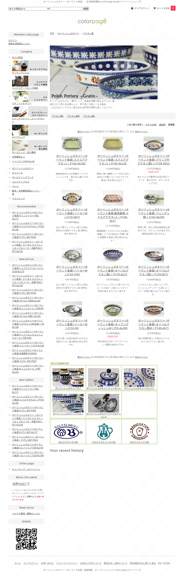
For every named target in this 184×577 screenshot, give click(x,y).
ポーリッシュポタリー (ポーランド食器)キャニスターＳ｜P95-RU (28, 307)
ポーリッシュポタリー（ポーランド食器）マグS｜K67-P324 (28, 438)
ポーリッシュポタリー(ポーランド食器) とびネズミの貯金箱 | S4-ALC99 (28, 324)
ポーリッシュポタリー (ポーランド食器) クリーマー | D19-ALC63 (28, 344)
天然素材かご (18, 156)
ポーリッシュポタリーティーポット (103, 388)
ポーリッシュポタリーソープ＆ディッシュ (103, 415)
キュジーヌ (17, 172)
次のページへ (141, 131)
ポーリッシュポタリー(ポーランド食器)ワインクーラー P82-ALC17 (27, 215)
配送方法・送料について (116, 563)
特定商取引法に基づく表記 (143, 563)
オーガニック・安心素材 (24, 152)
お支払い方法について (91, 563)
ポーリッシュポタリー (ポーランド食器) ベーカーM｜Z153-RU (72, 324)
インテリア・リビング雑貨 (25, 87)
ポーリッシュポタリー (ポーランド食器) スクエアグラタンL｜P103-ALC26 (112, 159)
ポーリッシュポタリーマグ (68, 388)
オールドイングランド (23, 177)
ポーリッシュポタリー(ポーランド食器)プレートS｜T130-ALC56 (27, 446)
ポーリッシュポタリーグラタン (68, 413)
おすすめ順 (151, 124)
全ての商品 (17, 57)
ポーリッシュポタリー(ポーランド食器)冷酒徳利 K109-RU (27, 352)
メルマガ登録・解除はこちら (26, 513)
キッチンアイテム (20, 72)
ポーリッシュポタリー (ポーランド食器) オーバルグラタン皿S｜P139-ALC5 (112, 270)
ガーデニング (18, 137)
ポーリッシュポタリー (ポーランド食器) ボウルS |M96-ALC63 (27, 299)
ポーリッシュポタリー (68, 33)
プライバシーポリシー (67, 563)
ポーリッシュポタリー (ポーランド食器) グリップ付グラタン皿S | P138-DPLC (153, 159)
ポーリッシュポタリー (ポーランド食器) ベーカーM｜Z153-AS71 (72, 213)
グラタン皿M (73, 116)
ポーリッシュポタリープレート (139, 388)
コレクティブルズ (20, 181)
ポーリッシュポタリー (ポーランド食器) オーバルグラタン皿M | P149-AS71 (153, 324)
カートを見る (165, 8)
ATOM (166, 563)
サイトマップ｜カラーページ (26, 469)
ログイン (12, 40)
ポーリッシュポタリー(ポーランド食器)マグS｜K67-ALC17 (27, 430)
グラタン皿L (89, 116)
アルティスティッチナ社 (104, 441)
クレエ (15, 186)
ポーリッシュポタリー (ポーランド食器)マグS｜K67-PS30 (27, 235)
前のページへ (83, 131)
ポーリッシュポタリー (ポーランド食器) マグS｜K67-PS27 (27, 359)
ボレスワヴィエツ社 (68, 441)
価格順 (162, 124)
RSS (160, 563)
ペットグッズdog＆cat (23, 161)
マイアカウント (142, 8)
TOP (52, 33)
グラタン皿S (57, 116)
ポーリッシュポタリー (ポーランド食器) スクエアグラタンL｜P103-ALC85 (72, 159)
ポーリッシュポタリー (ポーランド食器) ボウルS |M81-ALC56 (27, 314)
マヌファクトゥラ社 (139, 441)
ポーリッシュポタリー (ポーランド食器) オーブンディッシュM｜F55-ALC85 (112, 324)
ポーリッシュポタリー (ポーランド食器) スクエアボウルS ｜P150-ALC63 (28, 226)
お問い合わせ (47, 563)
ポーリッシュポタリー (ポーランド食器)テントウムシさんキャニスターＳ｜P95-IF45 (27, 334)
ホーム (18, 563)
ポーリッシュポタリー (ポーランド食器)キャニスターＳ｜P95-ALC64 (27, 369)
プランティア (18, 198)
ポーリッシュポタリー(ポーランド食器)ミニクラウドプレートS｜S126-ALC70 (28, 268)
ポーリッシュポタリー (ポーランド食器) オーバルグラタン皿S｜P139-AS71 (153, 270)
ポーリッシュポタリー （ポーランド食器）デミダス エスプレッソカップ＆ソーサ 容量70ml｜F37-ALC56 (27, 246)
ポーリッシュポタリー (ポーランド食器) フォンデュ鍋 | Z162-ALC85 (153, 213)
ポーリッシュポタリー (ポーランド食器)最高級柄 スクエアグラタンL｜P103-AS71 (112, 215)
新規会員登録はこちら (19, 43)
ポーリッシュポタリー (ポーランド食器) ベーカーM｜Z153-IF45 (72, 270)
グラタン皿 (88, 33)
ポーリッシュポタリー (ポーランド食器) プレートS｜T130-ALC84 (28, 454)
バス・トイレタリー (21, 103)
